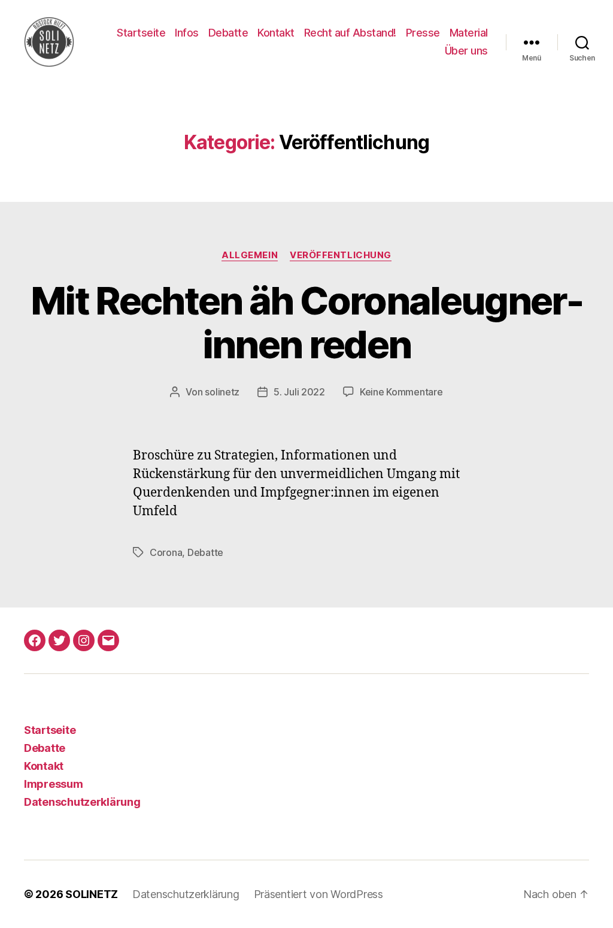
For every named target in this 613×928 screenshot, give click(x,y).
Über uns (466, 50)
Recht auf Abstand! (350, 32)
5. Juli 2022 (299, 392)
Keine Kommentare (401, 392)
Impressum (53, 784)
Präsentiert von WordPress (318, 894)
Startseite (141, 32)
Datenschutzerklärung (82, 802)
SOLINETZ (91, 894)
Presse (423, 32)
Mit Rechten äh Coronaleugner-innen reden (306, 322)
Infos (187, 32)
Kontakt (276, 32)
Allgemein (249, 255)
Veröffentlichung (341, 255)
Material (469, 32)
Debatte (228, 32)
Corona (166, 552)
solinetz (222, 392)
